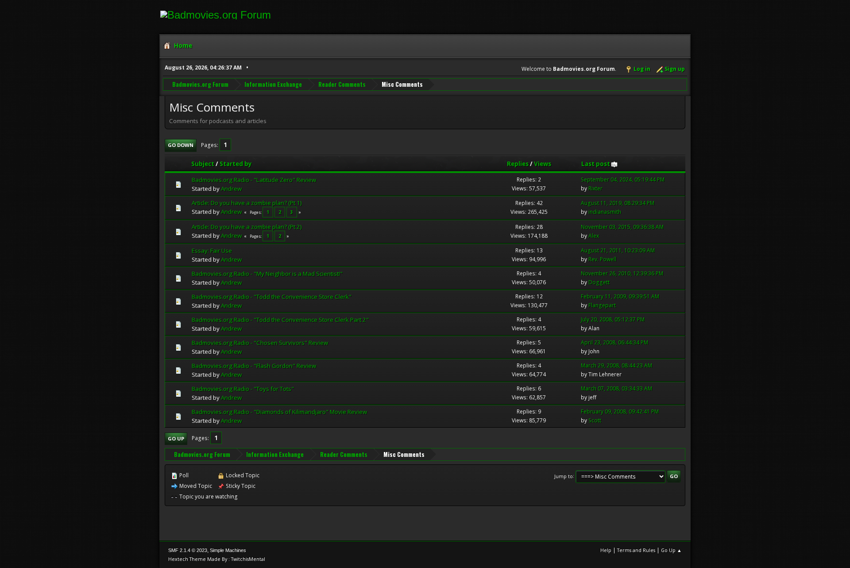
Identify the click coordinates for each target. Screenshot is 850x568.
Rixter (595, 188)
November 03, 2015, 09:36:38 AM (622, 227)
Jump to (563, 475)
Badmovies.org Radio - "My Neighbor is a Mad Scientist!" (267, 274)
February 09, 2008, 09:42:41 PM (620, 411)
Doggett (599, 282)
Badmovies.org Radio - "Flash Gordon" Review (254, 366)
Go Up (176, 438)
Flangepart (602, 305)
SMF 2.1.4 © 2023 (187, 550)
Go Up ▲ (671, 550)
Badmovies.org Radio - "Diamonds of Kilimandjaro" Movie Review (279, 412)
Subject (202, 164)
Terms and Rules (636, 550)
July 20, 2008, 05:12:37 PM (613, 319)
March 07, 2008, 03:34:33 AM (616, 388)
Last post (595, 164)
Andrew (231, 189)
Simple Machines (228, 550)
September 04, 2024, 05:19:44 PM (623, 179)
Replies (518, 164)
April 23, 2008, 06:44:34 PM (614, 342)
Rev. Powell (602, 259)
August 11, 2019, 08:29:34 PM (617, 203)
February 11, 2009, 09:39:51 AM (620, 296)
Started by (236, 164)
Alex (593, 236)
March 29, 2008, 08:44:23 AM (616, 365)
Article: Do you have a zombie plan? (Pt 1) (247, 203)
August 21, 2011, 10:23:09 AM (618, 250)
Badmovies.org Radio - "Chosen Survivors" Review (260, 343)
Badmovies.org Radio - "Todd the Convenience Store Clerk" (272, 297)
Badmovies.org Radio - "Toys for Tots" (243, 389)
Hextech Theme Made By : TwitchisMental (216, 559)
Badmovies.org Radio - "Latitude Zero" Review (254, 180)
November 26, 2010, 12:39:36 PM (622, 273)
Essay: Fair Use (212, 251)
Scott (594, 420)
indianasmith (604, 212)
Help (605, 550)
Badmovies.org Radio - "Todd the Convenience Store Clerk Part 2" (280, 320)
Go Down (180, 145)
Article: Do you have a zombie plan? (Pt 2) (247, 227)
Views (542, 164)
